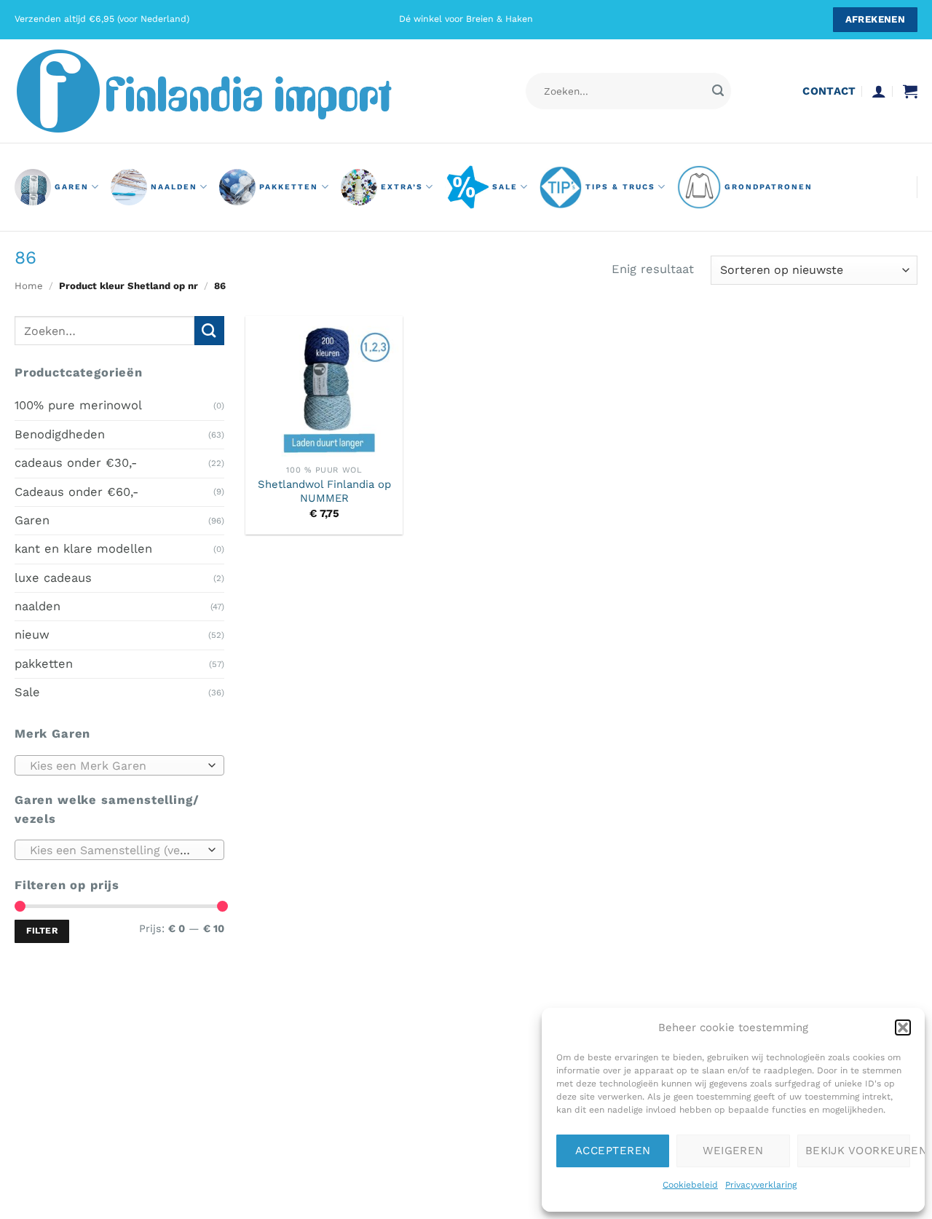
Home (29, 285)
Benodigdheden (60, 434)
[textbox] (115, 765)
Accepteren (613, 1150)
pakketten (288, 187)
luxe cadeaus (53, 577)
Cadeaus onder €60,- (76, 491)
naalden (174, 187)
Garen (32, 520)
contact (829, 91)
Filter (42, 931)
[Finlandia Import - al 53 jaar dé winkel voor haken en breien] (224, 91)
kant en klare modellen (83, 549)
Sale (505, 187)
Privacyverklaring (761, 1185)
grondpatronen (768, 187)
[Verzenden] (717, 91)
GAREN (72, 187)
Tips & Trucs (620, 187)
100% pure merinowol (78, 405)
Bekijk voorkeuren (857, 1150)
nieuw (32, 635)
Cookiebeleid (690, 1185)
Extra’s (402, 187)
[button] (903, 1027)
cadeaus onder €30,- (76, 463)
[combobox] (119, 764)
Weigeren (733, 1150)
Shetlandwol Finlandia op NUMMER (324, 491)
